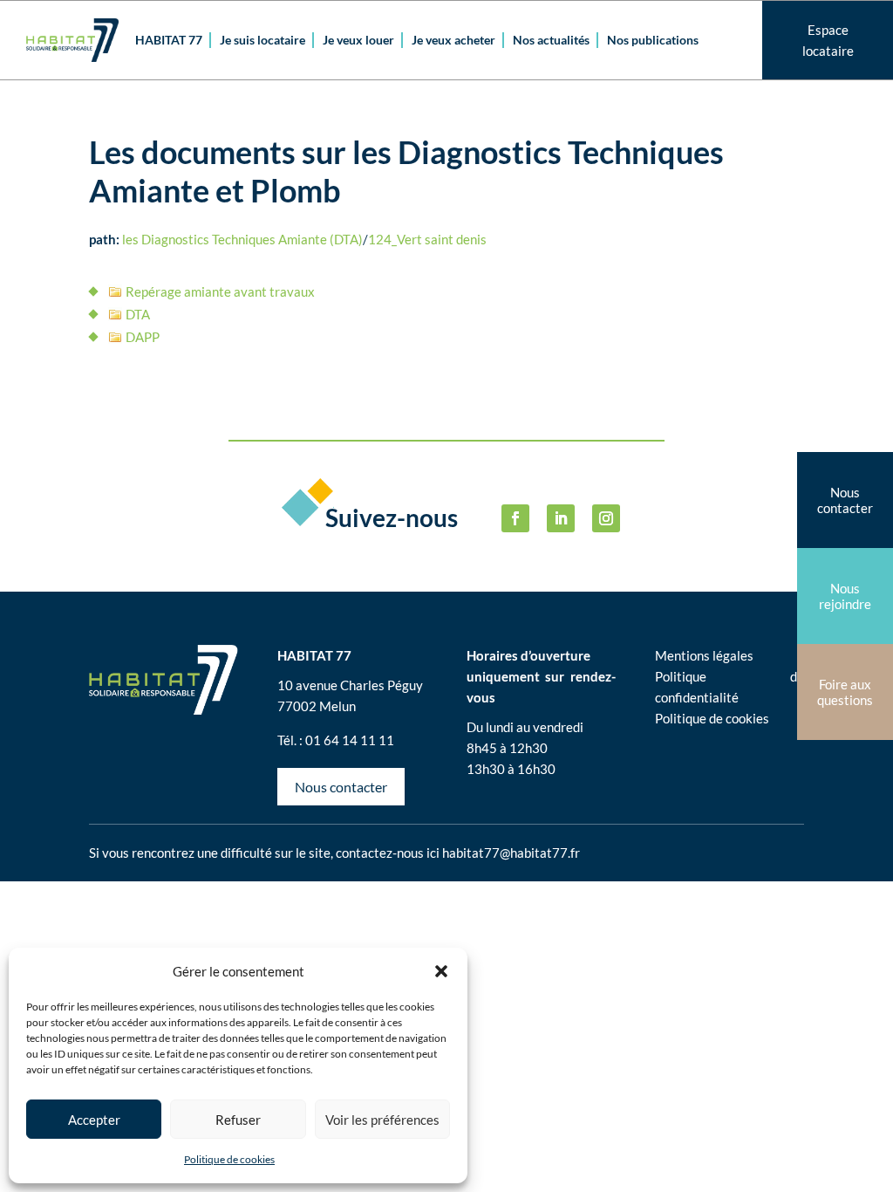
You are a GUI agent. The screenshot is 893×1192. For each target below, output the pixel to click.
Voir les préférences (382, 1119)
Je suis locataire (262, 39)
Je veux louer (358, 39)
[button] (441, 971)
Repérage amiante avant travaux (220, 291)
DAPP (143, 337)
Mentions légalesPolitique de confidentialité (729, 676)
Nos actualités (551, 39)
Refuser (238, 1119)
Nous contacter (341, 786)
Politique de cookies (229, 1159)
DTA (138, 314)
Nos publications (653, 39)
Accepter (94, 1119)
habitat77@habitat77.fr (511, 852)
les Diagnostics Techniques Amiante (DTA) (242, 239)
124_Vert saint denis (427, 239)
